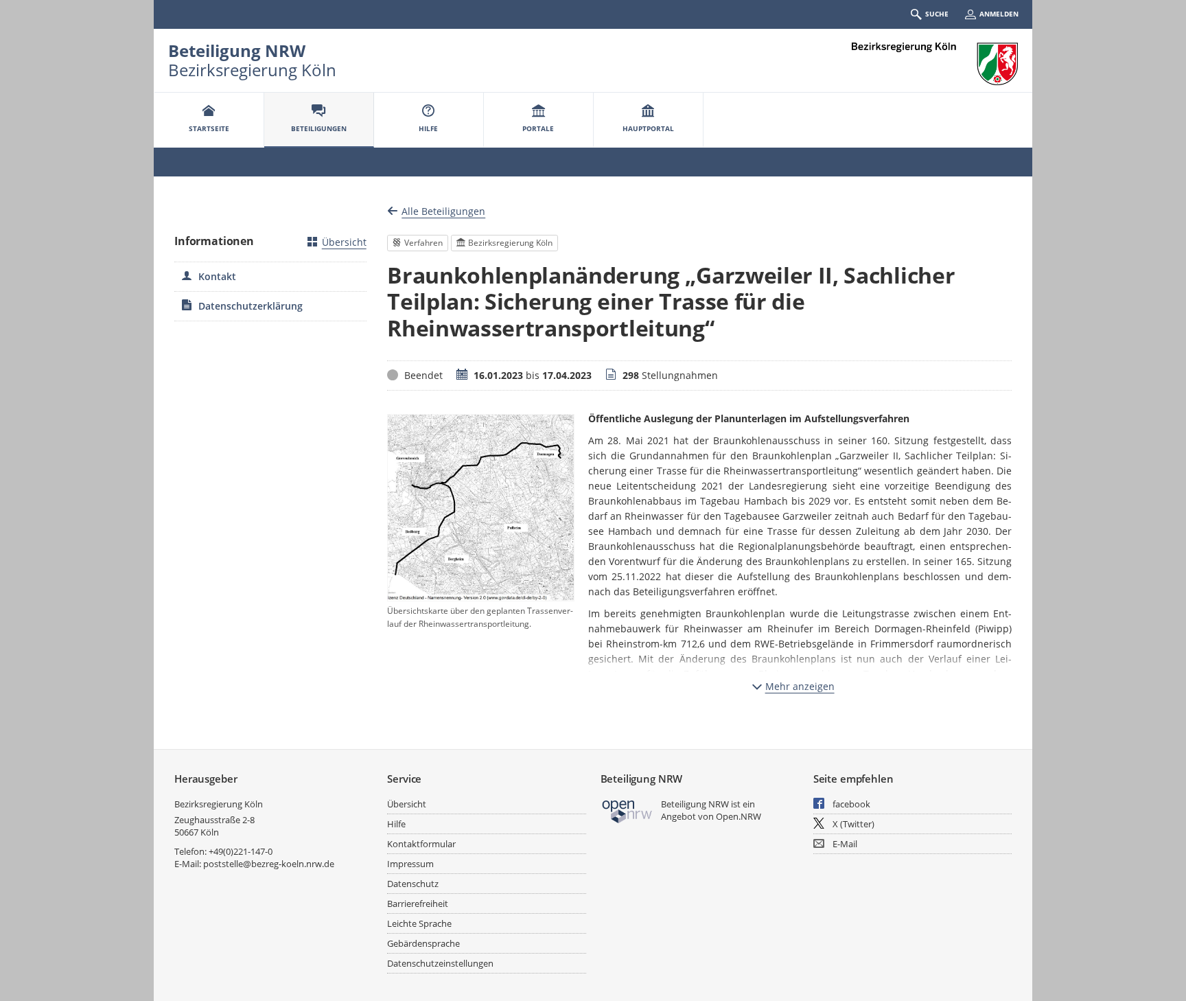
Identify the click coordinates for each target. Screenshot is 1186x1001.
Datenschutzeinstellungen (440, 963)
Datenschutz (413, 883)
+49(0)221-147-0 (240, 851)
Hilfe (396, 824)
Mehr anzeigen (800, 686)
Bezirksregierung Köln (218, 804)
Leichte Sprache (419, 923)
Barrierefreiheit (417, 903)
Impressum (410, 864)
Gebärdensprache (423, 943)
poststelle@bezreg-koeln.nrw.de (268, 864)
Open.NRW (738, 816)
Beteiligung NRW (236, 50)
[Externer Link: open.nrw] (628, 810)
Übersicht (344, 242)
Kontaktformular (421, 844)
